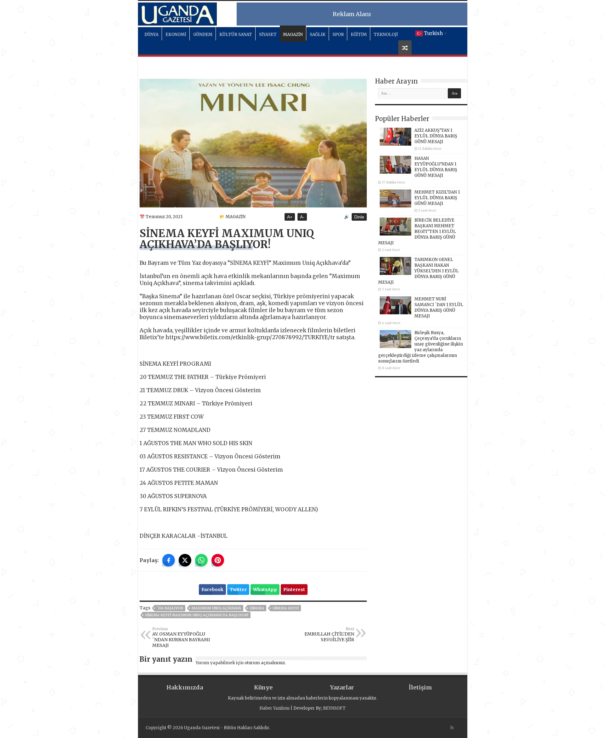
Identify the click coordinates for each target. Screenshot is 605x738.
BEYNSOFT (334, 708)
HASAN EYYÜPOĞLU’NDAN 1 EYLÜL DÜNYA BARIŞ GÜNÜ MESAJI (435, 167)
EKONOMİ (175, 34)
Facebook (212, 589)
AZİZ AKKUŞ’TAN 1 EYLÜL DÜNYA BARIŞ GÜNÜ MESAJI (435, 136)
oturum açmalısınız (265, 662)
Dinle (359, 216)
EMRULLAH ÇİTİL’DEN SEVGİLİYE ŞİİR (329, 634)
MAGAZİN (293, 34)
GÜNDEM (202, 34)
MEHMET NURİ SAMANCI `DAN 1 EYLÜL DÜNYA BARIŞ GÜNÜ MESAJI (438, 307)
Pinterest (294, 589)
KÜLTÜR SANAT (235, 34)
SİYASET (268, 34)
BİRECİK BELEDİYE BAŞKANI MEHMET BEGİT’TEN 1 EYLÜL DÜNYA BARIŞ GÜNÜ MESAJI (417, 232)
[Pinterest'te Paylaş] (217, 560)
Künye (263, 687)
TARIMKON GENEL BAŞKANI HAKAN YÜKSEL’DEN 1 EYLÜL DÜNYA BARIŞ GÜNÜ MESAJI (418, 271)
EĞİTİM (359, 34)
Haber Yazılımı (274, 708)
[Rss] (452, 727)
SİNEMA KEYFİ (286, 608)
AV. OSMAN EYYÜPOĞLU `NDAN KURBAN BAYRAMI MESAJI (181, 637)
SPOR (338, 34)
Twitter (238, 589)
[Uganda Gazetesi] (177, 12)
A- (302, 216)
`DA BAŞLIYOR (170, 608)
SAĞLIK (318, 34)
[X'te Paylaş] (185, 560)
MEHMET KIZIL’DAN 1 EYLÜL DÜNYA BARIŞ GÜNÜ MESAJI (437, 197)
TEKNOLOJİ (386, 34)
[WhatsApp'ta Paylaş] (201, 560)
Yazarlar (342, 687)
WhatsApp (265, 589)
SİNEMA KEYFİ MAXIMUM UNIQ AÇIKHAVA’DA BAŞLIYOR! (196, 615)
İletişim (420, 687)
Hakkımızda (184, 687)
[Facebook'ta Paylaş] (168, 560)
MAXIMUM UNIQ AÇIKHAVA (216, 608)
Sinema (257, 608)
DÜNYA (151, 34)
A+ (289, 216)
